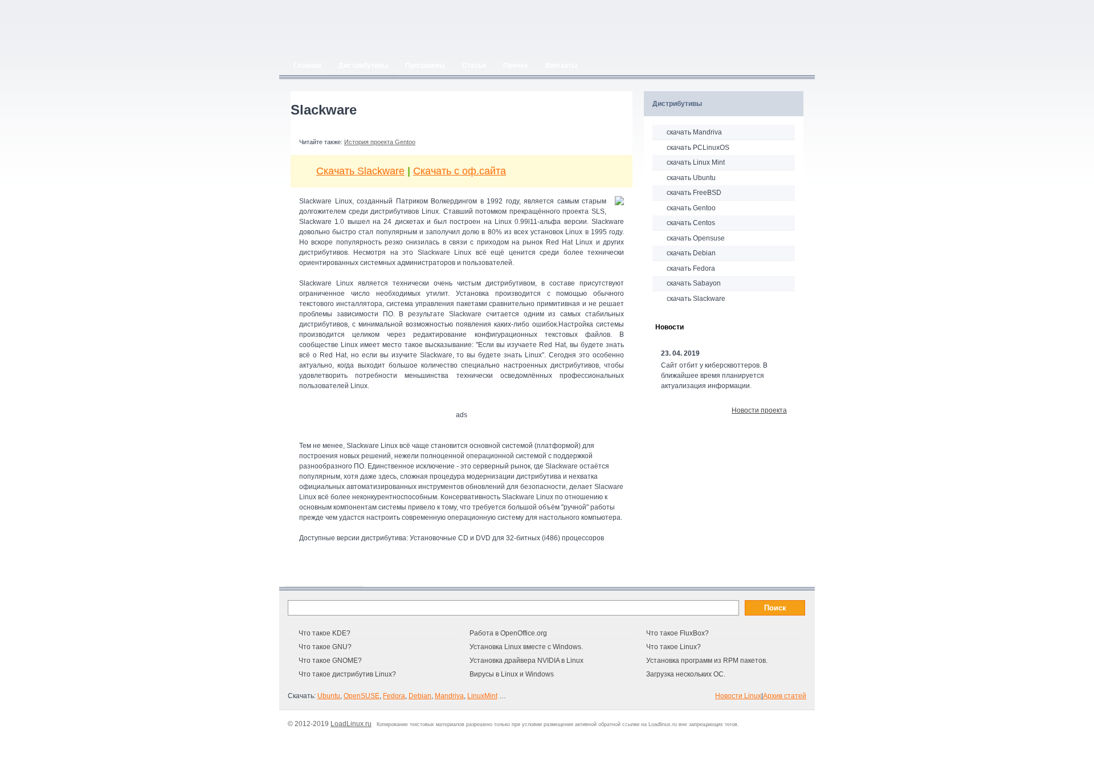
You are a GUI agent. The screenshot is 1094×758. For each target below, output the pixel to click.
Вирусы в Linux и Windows (512, 674)
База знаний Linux (323, 577)
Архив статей (784, 696)
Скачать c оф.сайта (459, 171)
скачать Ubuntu (691, 178)
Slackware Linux (372, 446)
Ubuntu (328, 696)
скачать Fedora (691, 268)
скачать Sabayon (694, 283)
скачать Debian (691, 253)
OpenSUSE (361, 696)
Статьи (474, 66)
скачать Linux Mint (696, 162)
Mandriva (449, 696)
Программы (425, 66)
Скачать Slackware (360, 171)
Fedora (394, 696)
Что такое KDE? (324, 633)
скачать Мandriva (694, 132)
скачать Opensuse (696, 238)
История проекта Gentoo (379, 141)
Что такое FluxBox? (677, 633)
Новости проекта (759, 410)
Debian (420, 696)
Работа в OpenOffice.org (508, 633)
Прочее (515, 66)
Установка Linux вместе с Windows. (526, 647)
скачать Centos (691, 223)
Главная (307, 66)
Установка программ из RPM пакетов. (707, 661)
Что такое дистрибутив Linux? (347, 674)
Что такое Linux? (673, 647)
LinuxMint (482, 696)
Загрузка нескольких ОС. (685, 674)
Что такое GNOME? (330, 661)
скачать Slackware (696, 299)
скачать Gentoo (691, 208)
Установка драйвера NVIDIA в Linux (526, 661)
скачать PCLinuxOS (698, 148)
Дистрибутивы (363, 66)
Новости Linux (738, 696)
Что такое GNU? (325, 647)
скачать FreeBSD (694, 193)
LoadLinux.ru (351, 724)
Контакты (561, 66)
